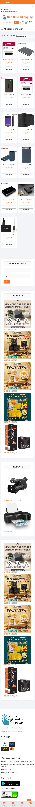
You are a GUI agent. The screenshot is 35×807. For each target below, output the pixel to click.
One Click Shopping (20, 17)
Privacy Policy (5, 728)
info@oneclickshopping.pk (9, 11)
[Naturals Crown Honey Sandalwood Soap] (17, 407)
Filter (6, 282)
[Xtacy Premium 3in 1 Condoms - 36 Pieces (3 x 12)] (17, 438)
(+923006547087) (7, 9)
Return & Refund (17, 728)
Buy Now (9, 69)
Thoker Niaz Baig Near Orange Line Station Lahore (17, 761)
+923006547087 (7, 770)
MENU (7, 2)
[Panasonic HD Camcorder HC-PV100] (17, 485)
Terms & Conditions (18, 731)
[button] (3, 2)
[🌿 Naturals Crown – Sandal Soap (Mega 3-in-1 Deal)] (17, 376)
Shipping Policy (5, 731)
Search (16, 22)
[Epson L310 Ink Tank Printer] (17, 516)
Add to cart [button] (8, 67)
